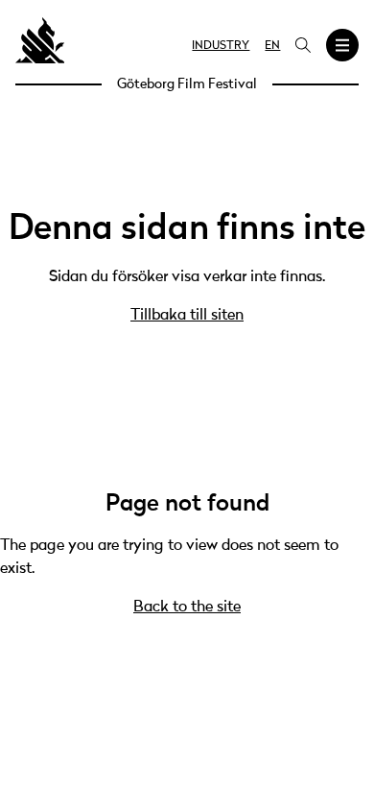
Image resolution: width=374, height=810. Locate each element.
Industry (220, 46)
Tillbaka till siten (187, 315)
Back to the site (187, 607)
